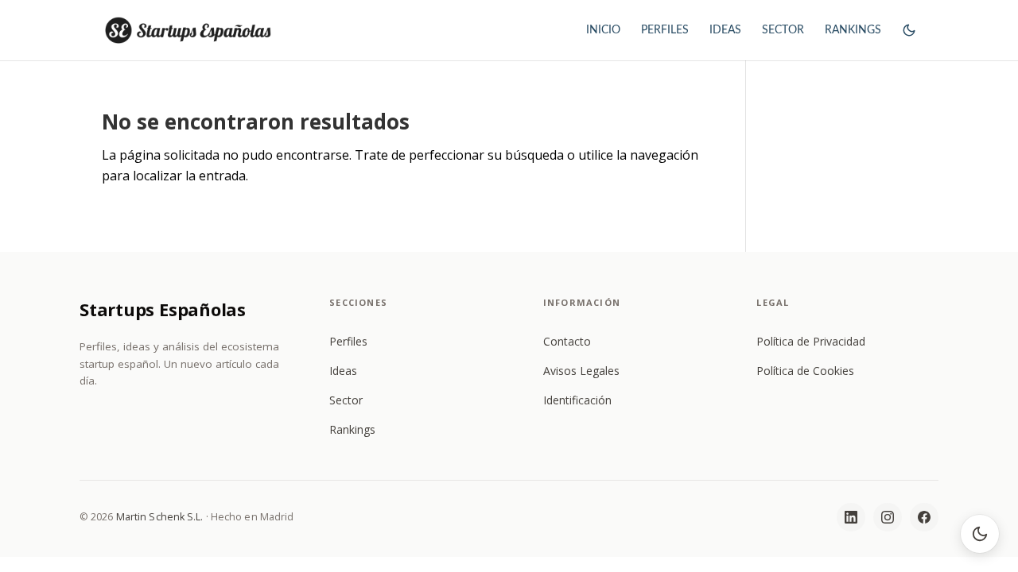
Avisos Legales (581, 370)
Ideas (343, 370)
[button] (909, 44)
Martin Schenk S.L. (160, 517)
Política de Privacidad (810, 341)
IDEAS (725, 30)
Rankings (352, 429)
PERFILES (665, 30)
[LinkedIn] (851, 517)
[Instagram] (887, 517)
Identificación (577, 400)
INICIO (603, 30)
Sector (346, 400)
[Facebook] (924, 517)
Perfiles (348, 341)
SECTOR (783, 30)
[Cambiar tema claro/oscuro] (980, 534)
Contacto (567, 341)
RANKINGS (853, 30)
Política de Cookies (805, 370)
